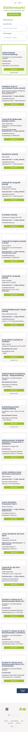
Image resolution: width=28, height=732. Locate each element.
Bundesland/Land (8, 20)
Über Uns (6, 721)
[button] (22, 690)
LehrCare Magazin (14, 721)
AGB (22, 721)
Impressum (18, 723)
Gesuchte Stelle (7, 24)
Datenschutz (10, 723)
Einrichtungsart (7, 33)
